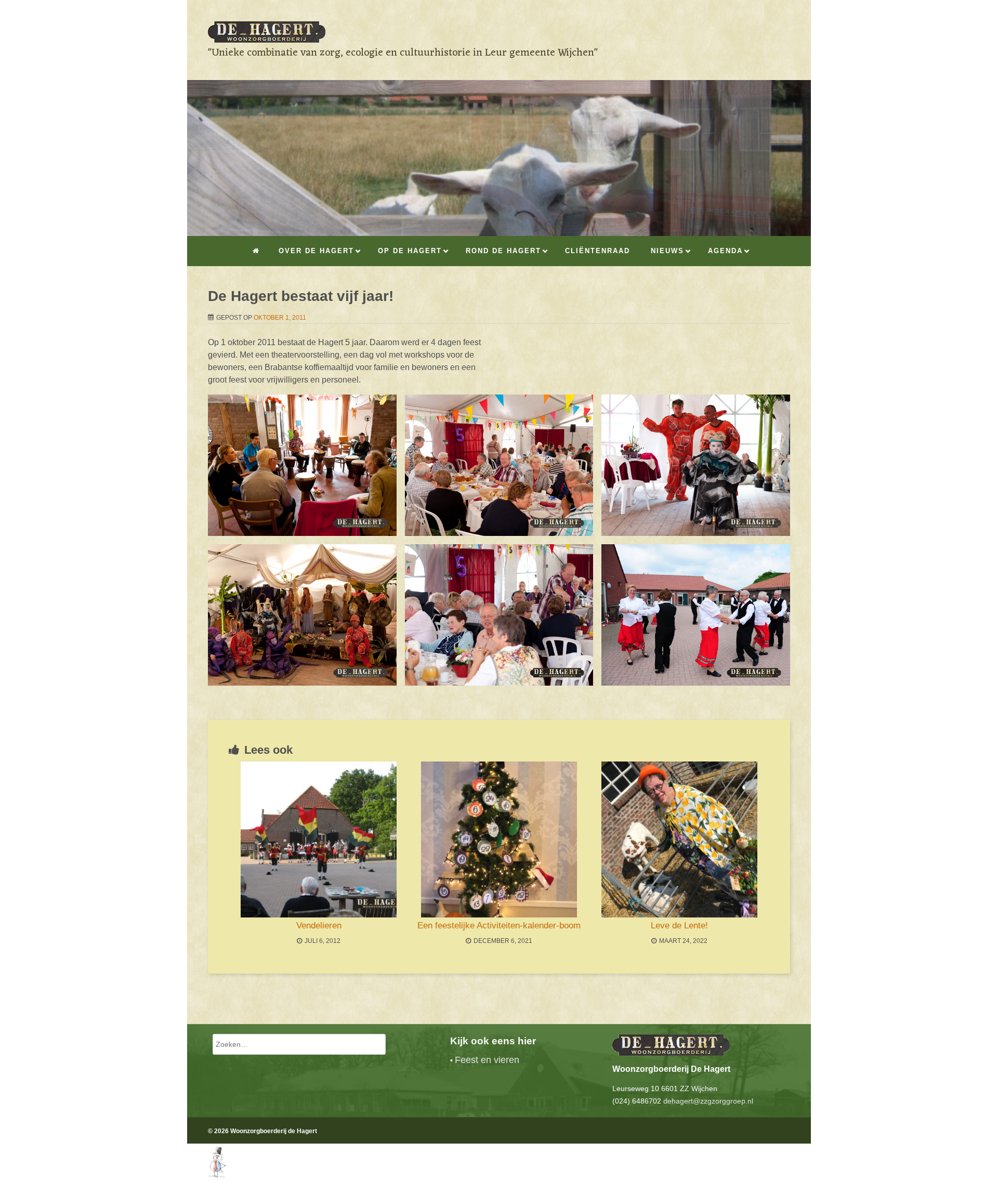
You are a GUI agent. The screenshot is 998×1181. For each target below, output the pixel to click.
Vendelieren (319, 925)
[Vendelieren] (318, 839)
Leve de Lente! (679, 925)
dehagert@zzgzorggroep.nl (708, 1101)
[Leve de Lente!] (679, 839)
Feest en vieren (487, 1060)
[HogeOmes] (206, 1174)
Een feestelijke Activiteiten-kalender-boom (499, 925)
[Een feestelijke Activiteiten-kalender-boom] (499, 839)
